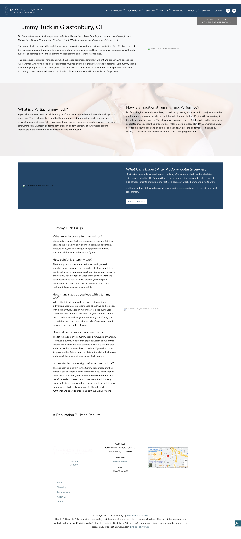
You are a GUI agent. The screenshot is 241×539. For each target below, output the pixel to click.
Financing (178, 11)
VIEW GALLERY (136, 201)
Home (60, 482)
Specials (206, 11)
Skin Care (150, 11)
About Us (192, 11)
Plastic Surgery (114, 11)
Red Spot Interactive (137, 515)
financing (181, 188)
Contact (219, 11)
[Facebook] (228, 11)
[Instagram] (234, 11)
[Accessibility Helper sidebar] (238, 523)
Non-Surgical (134, 11)
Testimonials (63, 492)
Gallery (164, 11)
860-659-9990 (120, 461)
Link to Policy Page (139, 526)
